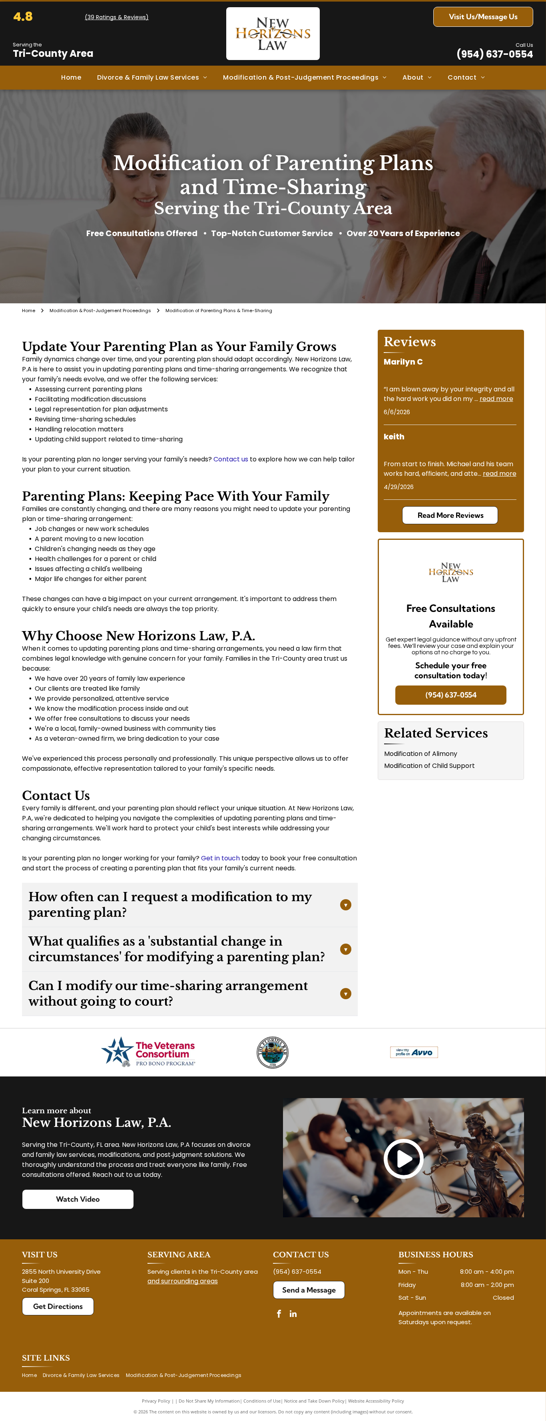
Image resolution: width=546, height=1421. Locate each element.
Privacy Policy (156, 1401)
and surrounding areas (182, 1281)
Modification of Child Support (429, 765)
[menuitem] (71, 77)
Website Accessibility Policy (376, 1401)
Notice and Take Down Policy (314, 1401)
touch (230, 858)
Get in (210, 858)
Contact (226, 459)
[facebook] (279, 1315)
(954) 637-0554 (494, 54)
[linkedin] (293, 1315)
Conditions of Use (262, 1401)
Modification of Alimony (420, 753)
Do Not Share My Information (209, 1401)
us (244, 459)
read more (496, 398)
